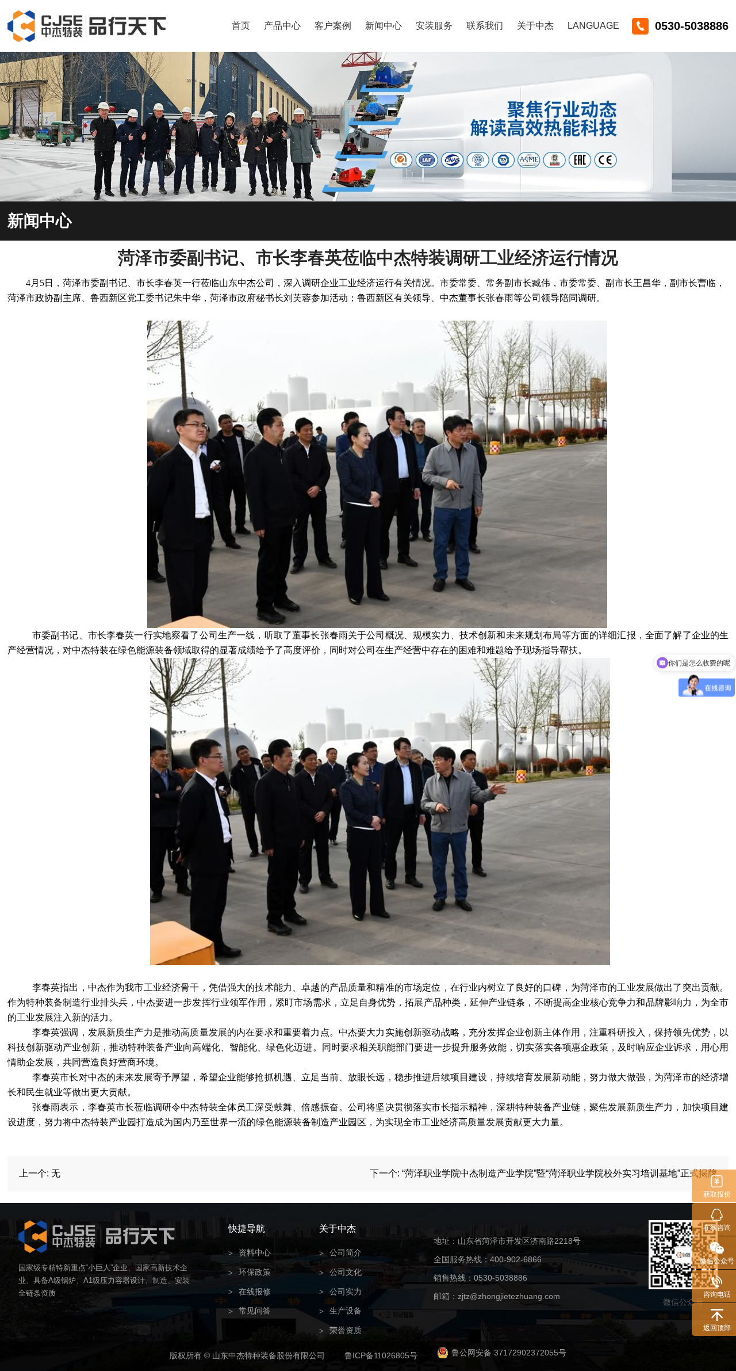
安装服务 (434, 26)
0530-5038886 (692, 26)
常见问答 (249, 1311)
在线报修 (249, 1292)
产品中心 (282, 26)
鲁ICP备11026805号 (380, 1355)
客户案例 (333, 26)
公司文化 (340, 1272)
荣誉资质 (340, 1330)
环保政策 (249, 1272)
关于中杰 (535, 26)
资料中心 (249, 1253)
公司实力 (340, 1292)
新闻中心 (383, 26)
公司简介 (340, 1253)
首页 (241, 26)
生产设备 (340, 1311)
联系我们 (484, 26)
